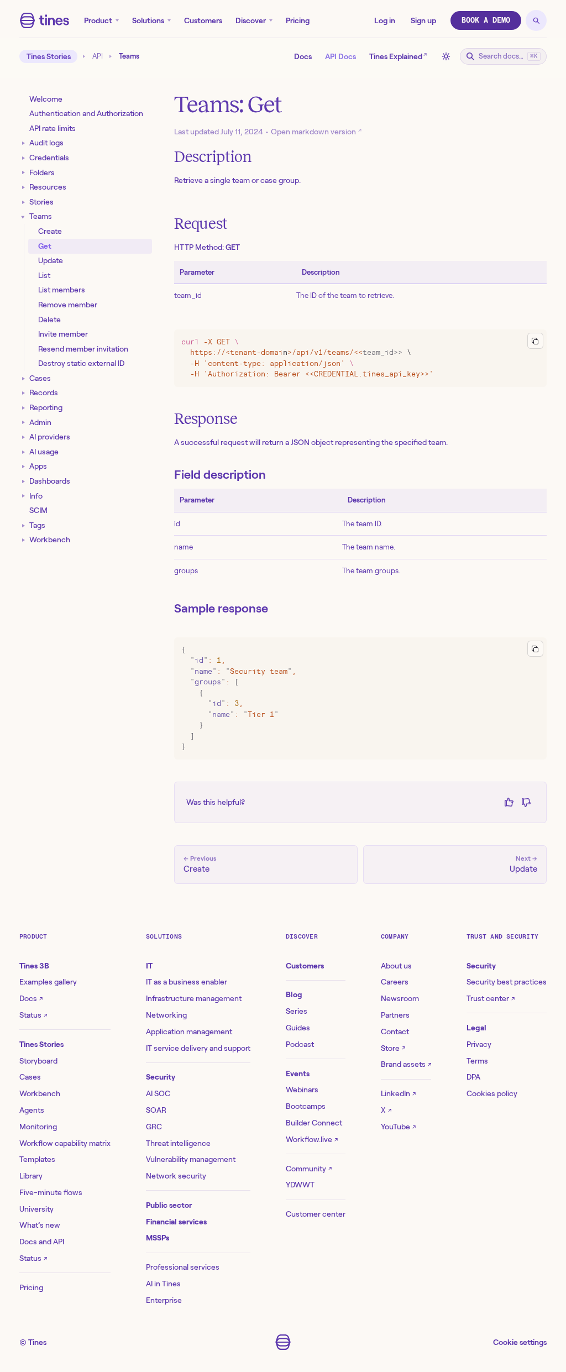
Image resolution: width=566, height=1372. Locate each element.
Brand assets (406, 1064)
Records (43, 392)
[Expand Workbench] (23, 540)
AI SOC (158, 1093)
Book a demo (486, 20)
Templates (37, 1159)
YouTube (398, 1126)
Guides (298, 1027)
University (36, 1209)
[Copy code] (535, 341)
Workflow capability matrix (65, 1143)
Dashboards (49, 480)
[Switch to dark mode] (446, 56)
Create (50, 231)
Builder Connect (314, 1122)
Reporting (45, 407)
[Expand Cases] (23, 378)
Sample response (221, 608)
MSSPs (157, 1237)
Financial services (176, 1221)
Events (298, 1073)
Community (309, 1168)
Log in (384, 20)
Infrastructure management (194, 998)
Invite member (63, 333)
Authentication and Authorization (86, 113)
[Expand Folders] (23, 173)
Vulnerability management (190, 1159)
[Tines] (44, 20)
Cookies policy (492, 1093)
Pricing (298, 20)
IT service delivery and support (198, 1048)
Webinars (302, 1089)
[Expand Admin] (23, 422)
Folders (42, 172)
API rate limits (52, 128)
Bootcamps (306, 1106)
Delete (49, 319)
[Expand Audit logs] (23, 143)
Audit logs (46, 142)
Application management (189, 1031)
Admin (40, 422)
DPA (473, 1076)
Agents (31, 1110)
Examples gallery (48, 981)
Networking (166, 1014)
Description (213, 156)
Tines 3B (34, 965)
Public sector (169, 1205)
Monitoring (38, 1126)
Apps (38, 466)
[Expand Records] (23, 393)
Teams (40, 216)
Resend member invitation (83, 348)
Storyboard (38, 1060)
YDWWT (300, 1184)
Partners (395, 1014)
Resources (47, 186)
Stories (41, 201)
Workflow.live (312, 1139)
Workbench (49, 539)
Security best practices (507, 981)
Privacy (479, 1044)
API (97, 56)
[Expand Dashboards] (23, 481)
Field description (220, 474)
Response (206, 418)
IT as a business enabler (186, 981)
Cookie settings (520, 1342)
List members (61, 289)
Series (296, 1011)
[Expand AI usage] (23, 452)
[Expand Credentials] (23, 158)
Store (393, 1048)
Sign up (423, 20)
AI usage (44, 451)
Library (31, 1175)
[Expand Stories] (23, 202)
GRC (154, 1126)
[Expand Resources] (23, 187)
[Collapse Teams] (23, 217)
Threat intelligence (178, 1143)
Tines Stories (49, 56)
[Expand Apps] (23, 467)
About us (396, 965)
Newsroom (400, 998)
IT (149, 965)
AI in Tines (163, 1283)
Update (50, 260)
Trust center (491, 998)
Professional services (182, 1267)
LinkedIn (398, 1093)
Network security (176, 1175)
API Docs (340, 56)
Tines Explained (398, 55)
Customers (203, 20)
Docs (303, 56)
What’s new (39, 1225)
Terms (477, 1060)
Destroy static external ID (81, 363)
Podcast (300, 1044)
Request (201, 223)
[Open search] (536, 20)
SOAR (156, 1110)
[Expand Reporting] (23, 408)
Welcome (45, 99)
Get (44, 246)
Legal (476, 1027)
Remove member (67, 304)
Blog (294, 994)
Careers (394, 981)
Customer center (315, 1213)
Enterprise (164, 1300)
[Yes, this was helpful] (508, 802)
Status (33, 1014)
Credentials (49, 157)
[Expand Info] (23, 496)
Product (98, 20)
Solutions (148, 20)
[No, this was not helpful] (525, 802)
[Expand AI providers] (23, 437)
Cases (40, 378)
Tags (37, 525)
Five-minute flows (50, 1192)
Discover (250, 20)
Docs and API (41, 1241)
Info (36, 495)
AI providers (49, 436)
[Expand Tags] (23, 525)
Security (160, 1076)
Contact (395, 1031)
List (44, 275)
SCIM (38, 510)
